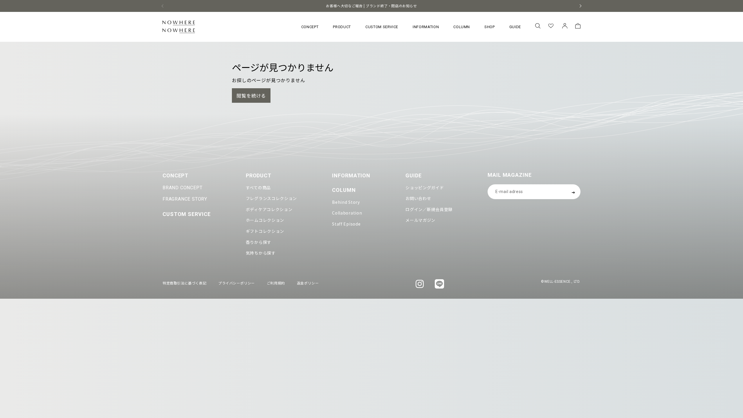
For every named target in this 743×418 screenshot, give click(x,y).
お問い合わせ (418, 198)
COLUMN (344, 190)
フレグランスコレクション (271, 198)
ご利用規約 (276, 282)
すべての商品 (258, 187)
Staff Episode (346, 224)
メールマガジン (420, 220)
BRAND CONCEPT (182, 187)
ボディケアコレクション (269, 209)
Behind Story (346, 202)
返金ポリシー (308, 282)
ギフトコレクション (265, 231)
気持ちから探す (261, 253)
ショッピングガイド (424, 187)
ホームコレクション (265, 220)
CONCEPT (175, 175)
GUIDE (413, 175)
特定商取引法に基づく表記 (184, 282)
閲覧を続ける (251, 95)
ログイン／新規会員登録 (428, 209)
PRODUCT (258, 175)
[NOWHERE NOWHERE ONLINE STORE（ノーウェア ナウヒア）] (179, 27)
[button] (537, 26)
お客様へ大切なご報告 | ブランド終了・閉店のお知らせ (371, 5)
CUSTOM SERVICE (187, 214)
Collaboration (347, 213)
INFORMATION (351, 175)
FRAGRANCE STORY (185, 199)
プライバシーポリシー (236, 282)
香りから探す (258, 242)
